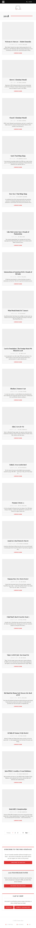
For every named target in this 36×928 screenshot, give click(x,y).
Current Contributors (23, 907)
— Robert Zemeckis (18, 42)
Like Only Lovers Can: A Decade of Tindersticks (18, 233)
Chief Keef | (18, 617)
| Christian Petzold (18, 80)
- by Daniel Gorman (21, 82)
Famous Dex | (18, 579)
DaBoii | (18, 465)
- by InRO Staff (22, 353)
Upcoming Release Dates (18, 885)
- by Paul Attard (22, 391)
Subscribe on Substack (18, 862)
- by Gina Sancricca (22, 429)
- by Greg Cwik (21, 236)
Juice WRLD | (18, 771)
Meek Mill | (18, 809)
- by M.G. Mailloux (22, 44)
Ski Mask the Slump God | (18, 694)
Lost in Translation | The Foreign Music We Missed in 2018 (18, 350)
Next (26, 833)
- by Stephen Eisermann (22, 543)
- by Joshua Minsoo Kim (22, 773)
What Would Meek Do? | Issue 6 (18, 310)
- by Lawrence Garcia (21, 158)
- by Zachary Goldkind (21, 196)
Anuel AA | (18, 541)
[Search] (27, 1)
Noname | (18, 503)
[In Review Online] (18, 8)
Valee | (18, 655)
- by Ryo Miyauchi (22, 467)
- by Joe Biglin (21, 313)
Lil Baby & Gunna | (18, 733)
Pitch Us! (9, 907)
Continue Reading (18, 53)
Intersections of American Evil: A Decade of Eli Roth (18, 273)
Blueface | (18, 389)
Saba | (18, 427)
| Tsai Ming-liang (18, 156)
